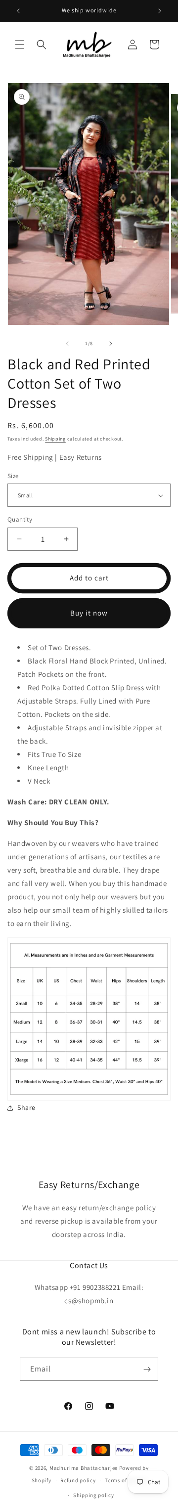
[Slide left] (67, 343)
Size (13, 476)
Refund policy (77, 1480)
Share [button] (26, 1107)
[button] (20, 44)
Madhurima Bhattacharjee (84, 1467)
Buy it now (89, 613)
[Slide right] (111, 343)
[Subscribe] (147, 1369)
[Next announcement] (160, 11)
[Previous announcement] (18, 11)
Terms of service (125, 1480)
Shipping (55, 439)
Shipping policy (93, 1495)
